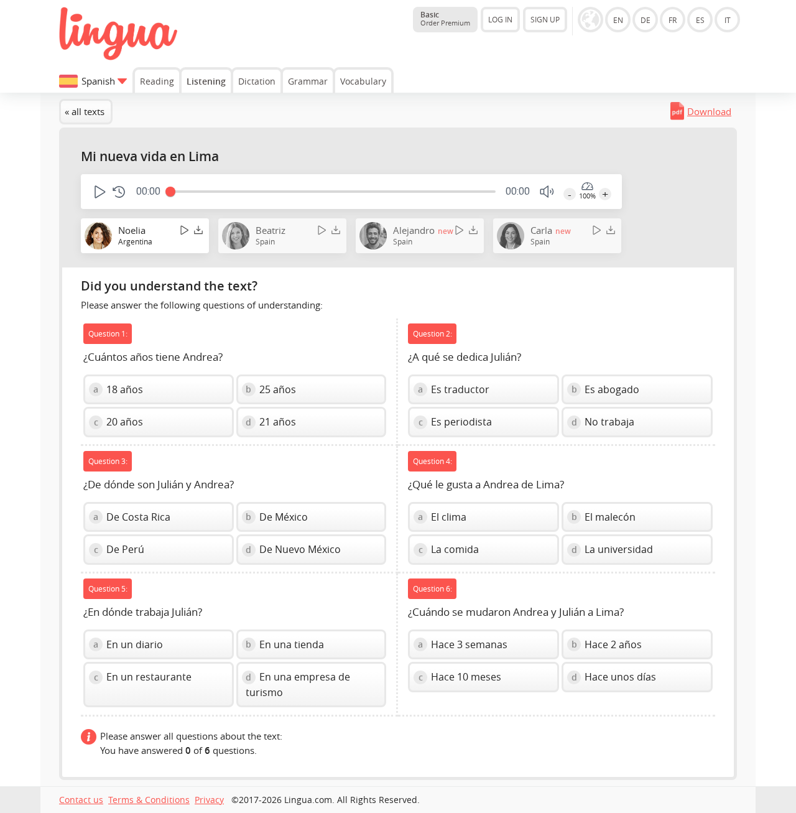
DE (645, 20)
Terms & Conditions (149, 800)
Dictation (256, 81)
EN (618, 20)
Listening (206, 81)
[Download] (198, 230)
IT (727, 20)
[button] (98, 192)
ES (700, 20)
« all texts (84, 111)
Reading (157, 81)
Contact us (81, 800)
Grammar (308, 81)
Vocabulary (363, 81)
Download (709, 111)
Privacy (209, 800)
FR (673, 20)
